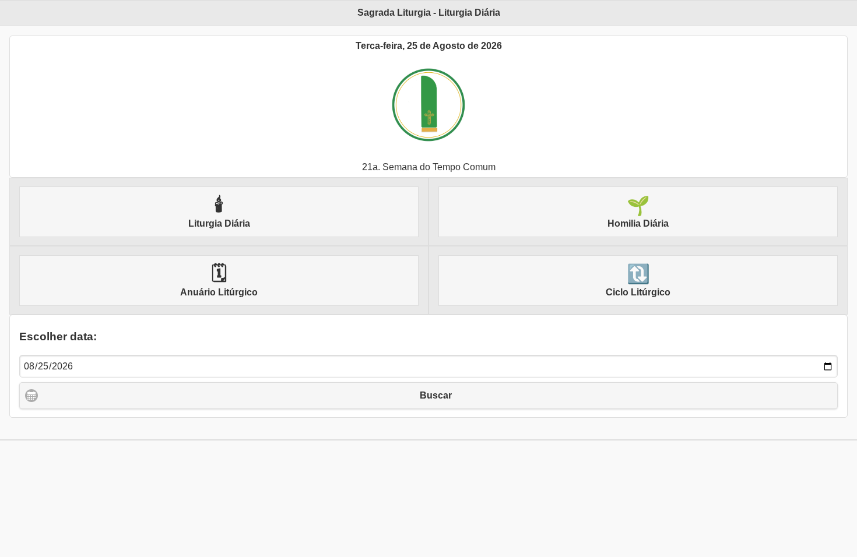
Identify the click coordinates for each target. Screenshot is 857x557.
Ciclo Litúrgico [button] (638, 280)
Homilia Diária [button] (638, 212)
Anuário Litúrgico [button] (219, 280)
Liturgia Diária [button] (219, 212)
